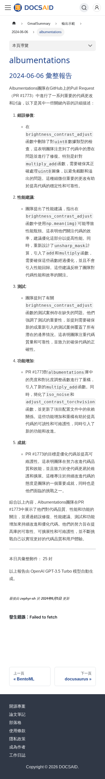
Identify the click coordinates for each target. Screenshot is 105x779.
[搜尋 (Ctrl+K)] (84, 7)
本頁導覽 (20, 45)
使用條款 (17, 731)
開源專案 (17, 706)
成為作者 (17, 747)
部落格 (15, 722)
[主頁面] (14, 23)
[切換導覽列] (8, 7)
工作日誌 (17, 755)
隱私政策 (17, 739)
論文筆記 (17, 714)
